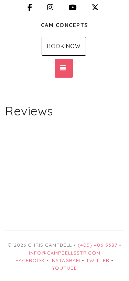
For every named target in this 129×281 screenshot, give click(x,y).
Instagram (65, 260)
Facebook (30, 260)
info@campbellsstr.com (64, 253)
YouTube (64, 268)
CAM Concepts (64, 25)
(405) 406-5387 (97, 245)
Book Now (63, 46)
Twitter (97, 260)
